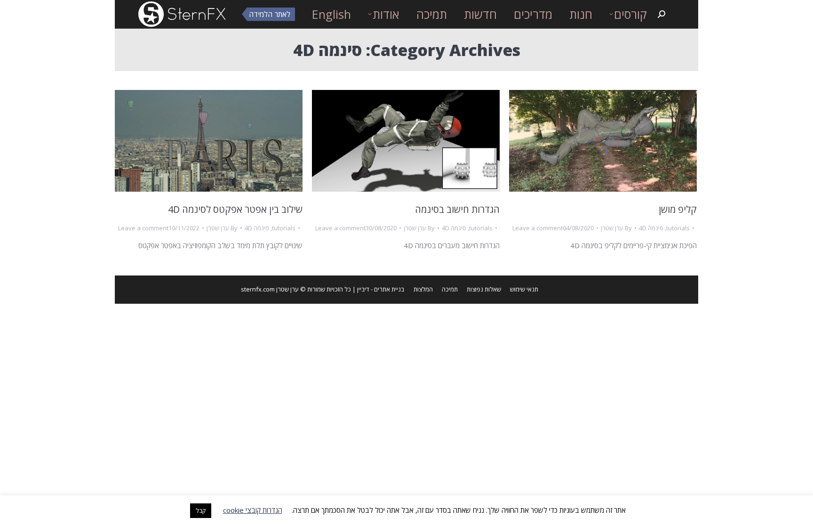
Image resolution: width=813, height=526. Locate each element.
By (222, 228)
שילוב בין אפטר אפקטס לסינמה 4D (235, 209)
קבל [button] (201, 510)
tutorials (283, 228)
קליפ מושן (678, 209)
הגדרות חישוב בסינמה (457, 209)
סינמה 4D (257, 228)
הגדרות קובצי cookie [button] (252, 510)
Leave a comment (143, 228)
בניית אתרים (389, 289)
